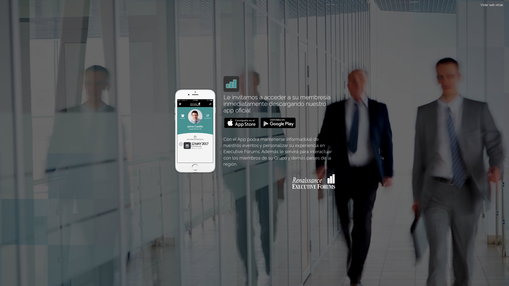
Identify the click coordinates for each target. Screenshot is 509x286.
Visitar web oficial (492, 5)
